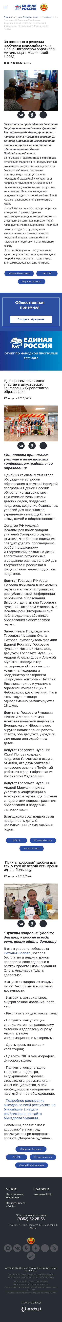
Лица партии (41, 1188)
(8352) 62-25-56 (31, 1219)
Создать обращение (31, 319)
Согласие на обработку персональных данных (31, 1292)
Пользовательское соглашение (31, 1281)
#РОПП (47, 273)
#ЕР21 (16, 840)
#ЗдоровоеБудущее (31, 1149)
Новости (46, 17)
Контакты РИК (42, 1194)
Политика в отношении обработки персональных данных (31, 1288)
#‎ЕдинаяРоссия (43, 1157)
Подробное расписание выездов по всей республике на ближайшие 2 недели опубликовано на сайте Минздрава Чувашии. (30, 1109)
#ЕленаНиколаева (19, 273)
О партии (11, 1188)
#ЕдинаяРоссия (43, 840)
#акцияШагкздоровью (31, 1165)
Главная (8, 17)
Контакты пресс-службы (16, 1204)
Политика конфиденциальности (31, 1284)
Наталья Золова (17, 953)
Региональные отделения (14, 1196)
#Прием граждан (31, 281)
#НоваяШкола (32, 848)
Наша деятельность (27, 17)
